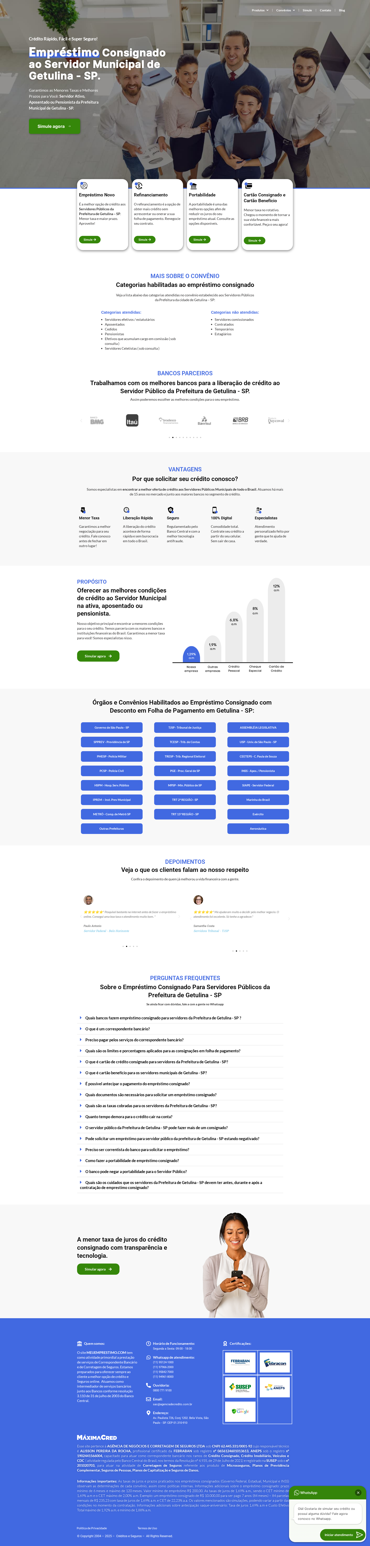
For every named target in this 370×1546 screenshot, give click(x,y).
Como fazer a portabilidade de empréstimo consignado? (132, 1160)
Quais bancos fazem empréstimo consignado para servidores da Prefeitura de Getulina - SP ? (163, 1018)
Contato (325, 10)
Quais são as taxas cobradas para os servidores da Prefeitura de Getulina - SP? (151, 1105)
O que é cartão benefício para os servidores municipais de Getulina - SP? (146, 1072)
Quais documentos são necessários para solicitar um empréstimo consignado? (150, 1094)
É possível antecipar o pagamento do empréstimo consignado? (137, 1083)
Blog (342, 10)
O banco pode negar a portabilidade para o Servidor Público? (136, 1171)
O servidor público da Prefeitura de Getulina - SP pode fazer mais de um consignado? (156, 1127)
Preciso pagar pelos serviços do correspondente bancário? (134, 1039)
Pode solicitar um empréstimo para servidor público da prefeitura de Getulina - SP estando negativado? (172, 1138)
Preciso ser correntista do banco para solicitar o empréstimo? (137, 1149)
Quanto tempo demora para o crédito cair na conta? (128, 1116)
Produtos (258, 10)
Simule (307, 10)
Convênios (283, 10)
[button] (81, 420)
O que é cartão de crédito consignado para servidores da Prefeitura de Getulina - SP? (156, 1061)
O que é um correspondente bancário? (117, 1028)
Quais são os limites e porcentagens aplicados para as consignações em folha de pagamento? (162, 1050)
